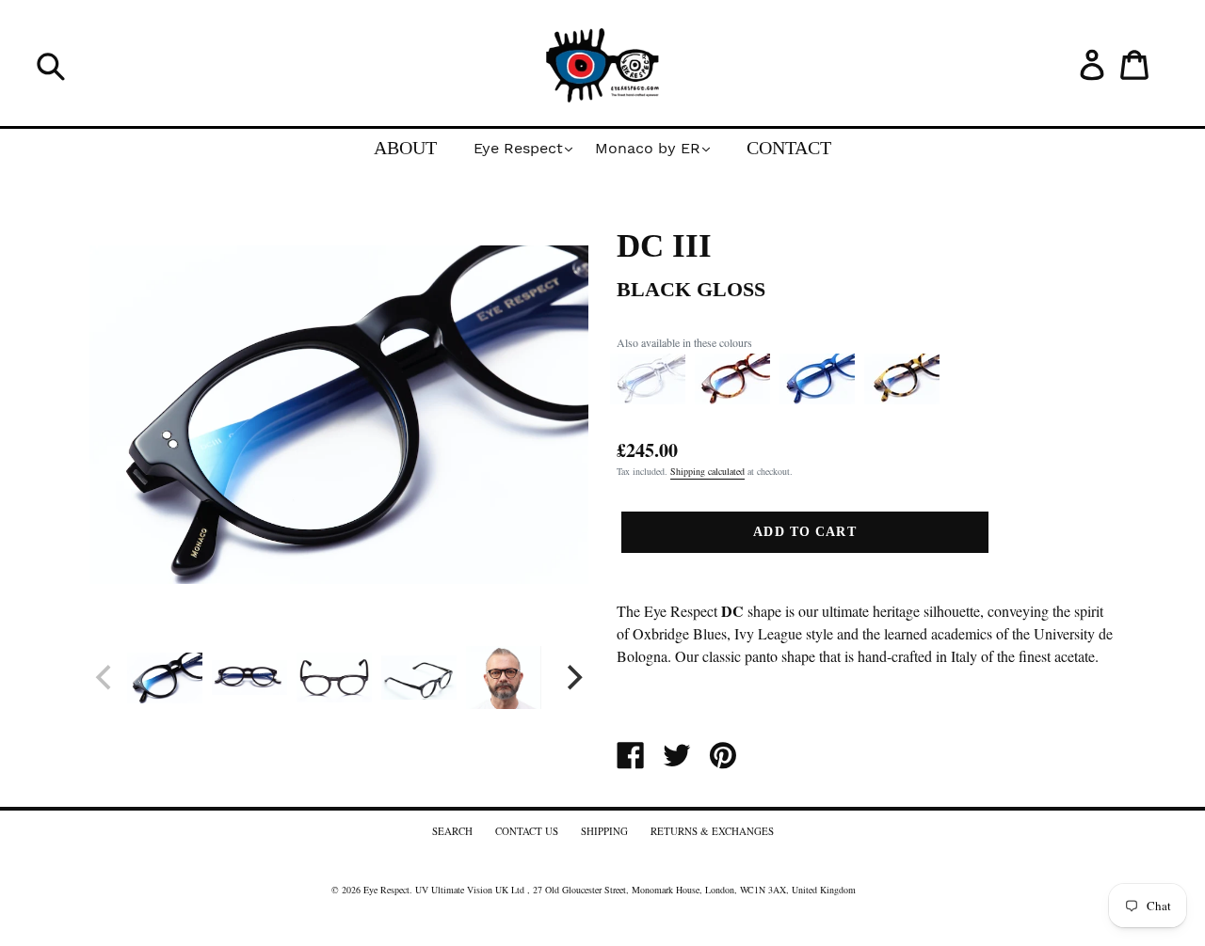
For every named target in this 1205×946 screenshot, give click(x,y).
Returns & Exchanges (712, 831)
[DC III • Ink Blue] (817, 399)
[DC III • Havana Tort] (732, 399)
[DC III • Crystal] (647, 399)
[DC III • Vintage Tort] (902, 399)
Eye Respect (386, 889)
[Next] (572, 678)
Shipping (604, 831)
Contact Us (526, 831)
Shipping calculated (707, 471)
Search (452, 831)
